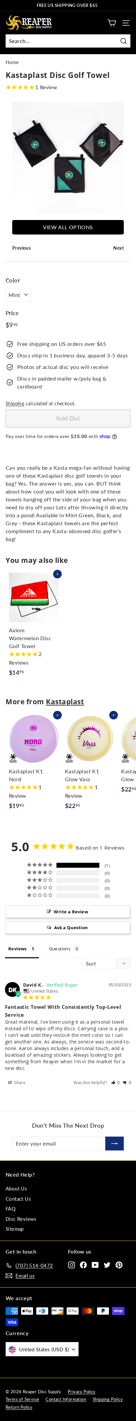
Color (13, 280)
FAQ (11, 1209)
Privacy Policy (82, 1391)
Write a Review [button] (71, 912)
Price (12, 313)
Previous (7, 157)
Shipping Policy (108, 1399)
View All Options (68, 227)
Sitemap (15, 1229)
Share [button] (19, 1082)
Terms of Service (22, 1399)
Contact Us (18, 1199)
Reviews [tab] (17, 949)
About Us (16, 1188)
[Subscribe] (114, 1143)
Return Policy (19, 1407)
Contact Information (66, 1399)
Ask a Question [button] (71, 927)
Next (128, 157)
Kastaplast (65, 701)
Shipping (15, 403)
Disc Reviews (21, 1219)
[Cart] (111, 23)
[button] (116, 1082)
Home (12, 62)
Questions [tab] (60, 949)
